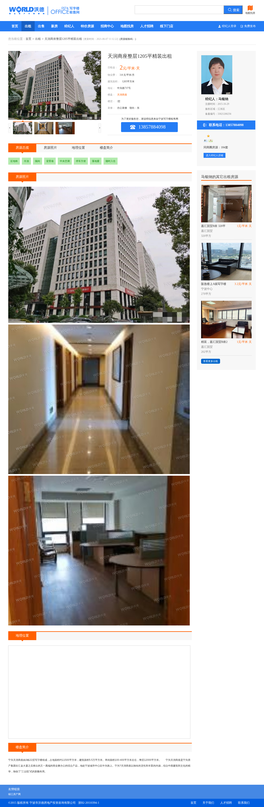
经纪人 (69, 26)
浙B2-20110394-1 (88, 802)
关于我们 (208, 802)
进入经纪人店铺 (214, 155)
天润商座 (122, 94)
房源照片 (50, 147)
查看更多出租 (210, 361)
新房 (54, 26)
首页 (15, 26)
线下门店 (166, 26)
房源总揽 (22, 147)
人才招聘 (146, 26)
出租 (28, 26)
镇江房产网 (14, 794)
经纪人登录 (229, 26)
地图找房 (127, 26)
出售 (41, 26)
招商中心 (107, 26)
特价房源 (87, 26)
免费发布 (250, 26)
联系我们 (244, 802)
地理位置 (78, 147)
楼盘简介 (106, 147)
